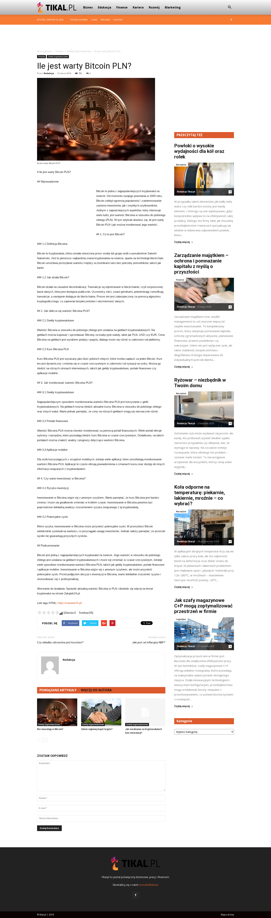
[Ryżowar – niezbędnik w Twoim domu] (204, 409)
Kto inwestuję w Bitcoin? (50, 729)
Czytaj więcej (182, 242)
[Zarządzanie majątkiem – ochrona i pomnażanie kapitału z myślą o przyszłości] (204, 294)
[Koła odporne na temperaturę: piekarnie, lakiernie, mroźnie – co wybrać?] (204, 527)
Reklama (105, 19)
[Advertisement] (135, 37)
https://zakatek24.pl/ (70, 603)
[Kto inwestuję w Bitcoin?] (57, 712)
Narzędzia (181, 164)
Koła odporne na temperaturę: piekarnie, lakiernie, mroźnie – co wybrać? (199, 495)
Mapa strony (227, 914)
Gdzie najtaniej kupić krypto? (96, 729)
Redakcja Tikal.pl (186, 191)
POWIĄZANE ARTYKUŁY (58, 690)
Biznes (88, 7)
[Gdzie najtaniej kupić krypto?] (101, 712)
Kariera (138, 7)
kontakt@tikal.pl (148, 885)
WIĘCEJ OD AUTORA (96, 690)
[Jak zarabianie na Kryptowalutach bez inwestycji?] (145, 712)
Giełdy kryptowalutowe (58, 56)
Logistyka (181, 619)
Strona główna (79, 19)
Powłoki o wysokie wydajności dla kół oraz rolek (199, 151)
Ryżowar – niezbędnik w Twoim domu (200, 382)
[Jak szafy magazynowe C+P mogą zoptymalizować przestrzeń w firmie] (204, 633)
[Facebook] (231, 20)
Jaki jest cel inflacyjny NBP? (148, 642)
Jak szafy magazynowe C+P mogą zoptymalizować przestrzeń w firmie (203, 606)
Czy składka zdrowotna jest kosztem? (60, 642)
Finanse (122, 7)
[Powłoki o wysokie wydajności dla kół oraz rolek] (204, 179)
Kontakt (118, 19)
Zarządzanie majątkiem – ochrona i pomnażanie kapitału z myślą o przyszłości (201, 264)
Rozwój (154, 7)
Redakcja (49, 73)
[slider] (48, 612)
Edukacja (104, 7)
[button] (229, 7)
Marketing (173, 7)
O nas (94, 19)
